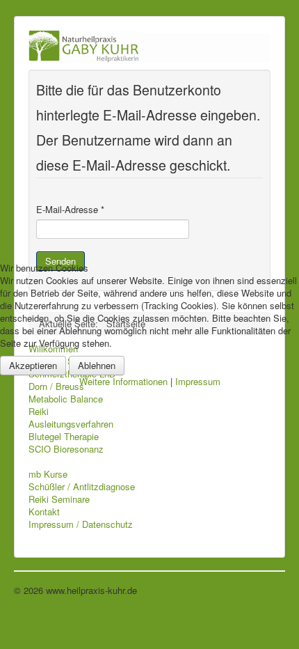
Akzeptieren (33, 365)
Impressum (197, 381)
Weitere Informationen (123, 381)
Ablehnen (96, 365)
